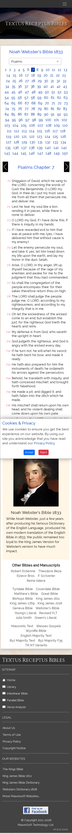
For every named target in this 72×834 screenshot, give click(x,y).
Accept (29, 452)
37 (26, 86)
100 (48, 120)
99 (41, 120)
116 (47, 131)
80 (46, 109)
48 (33, 92)
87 (26, 114)
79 (39, 109)
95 (14, 120)
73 (66, 103)
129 (24, 142)
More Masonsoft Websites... (21, 796)
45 (13, 92)
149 (56, 153)
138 (31, 148)
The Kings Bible (12, 769)
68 (33, 103)
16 (20, 75)
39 (39, 86)
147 (40, 153)
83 (65, 109)
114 (31, 131)
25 (14, 81)
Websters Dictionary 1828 (19, 789)
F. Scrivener (46, 576)
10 (47, 70)
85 (13, 114)
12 (59, 70)
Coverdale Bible (48, 589)
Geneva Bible (23, 608)
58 (33, 98)
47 (27, 92)
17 (27, 75)
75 (13, 109)
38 (32, 86)
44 (7, 92)
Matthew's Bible (26, 593)
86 (20, 114)
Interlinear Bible (16, 693)
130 (32, 142)
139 (39, 148)
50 (47, 92)
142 (64, 148)
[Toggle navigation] (65, 4)
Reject (43, 452)
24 (8, 81)
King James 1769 (22, 603)
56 (20, 98)
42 (58, 86)
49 (40, 92)
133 (55, 142)
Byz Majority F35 (50, 640)
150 (65, 153)
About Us (8, 728)
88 (33, 114)
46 (20, 92)
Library (10, 687)
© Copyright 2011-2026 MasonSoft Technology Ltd (35, 823)
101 (56, 120)
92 (59, 114)
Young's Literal (26, 613)
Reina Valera (36, 580)
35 (13, 86)
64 (7, 103)
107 (40, 125)
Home (10, 680)
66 (20, 103)
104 (15, 125)
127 (8, 142)
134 (63, 142)
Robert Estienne (23, 571)
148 (48, 153)
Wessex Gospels (48, 626)
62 (59, 98)
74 (7, 109)
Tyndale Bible (22, 589)
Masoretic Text (22, 626)
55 (13, 98)
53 (66, 92)
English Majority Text (36, 635)
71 (53, 103)
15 (14, 75)
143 (7, 153)
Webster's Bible (47, 608)
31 (52, 81)
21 (51, 75)
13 (65, 70)
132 (47, 142)
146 (32, 153)
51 (53, 92)
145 (23, 153)
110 (65, 125)
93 (65, 114)
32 (58, 81)
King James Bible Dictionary (20, 782)
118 (62, 131)
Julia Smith (24, 617)
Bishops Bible (22, 598)
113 (24, 131)
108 (48, 125)
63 (65, 98)
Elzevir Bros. (26, 576)
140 (48, 148)
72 (59, 103)
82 (59, 109)
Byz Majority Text (22, 640)
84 (7, 114)
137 (23, 148)
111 (9, 131)
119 (8, 136)
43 (65, 86)
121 (24, 136)
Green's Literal (45, 617)
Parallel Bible (14, 700)
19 (39, 75)
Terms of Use (11, 734)
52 (59, 92)
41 (52, 86)
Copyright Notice (14, 748)
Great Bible (49, 593)
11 (53, 70)
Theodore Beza (49, 571)
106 (32, 125)
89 (39, 114)
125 (55, 136)
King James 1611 (48, 598)
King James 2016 (50, 603)
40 (46, 86)
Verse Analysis (15, 707)
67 (27, 103)
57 (26, 98)
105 (23, 125)
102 (64, 120)
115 (39, 131)
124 (47, 136)
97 (27, 120)
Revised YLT (48, 613)
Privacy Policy (11, 741)
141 (56, 148)
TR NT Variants (36, 645)
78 (33, 109)
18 (33, 75)
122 (31, 136)
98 (34, 120)
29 (39, 81)
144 (15, 153)
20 (45, 75)
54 (7, 98)
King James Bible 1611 (17, 776)
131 (40, 142)
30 (46, 81)
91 (52, 114)
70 (47, 103)
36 (20, 86)
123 (39, 136)
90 (46, 114)
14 (8, 75)
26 (20, 81)
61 (52, 98)
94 (7, 120)
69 (40, 103)
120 (16, 136)
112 (16, 131)
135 (8, 148)
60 (46, 98)
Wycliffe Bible (36, 631)
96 (21, 120)
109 (57, 125)
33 (64, 81)
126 (63, 136)
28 (33, 81)
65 (13, 103)
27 (27, 81)
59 (39, 98)
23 (64, 75)
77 (26, 109)
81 (52, 109)
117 (55, 131)
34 (7, 86)
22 (57, 75)
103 (7, 125)
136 (16, 148)
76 (20, 109)
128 (16, 142)
